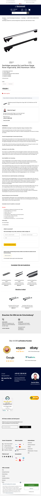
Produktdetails (5, 125)
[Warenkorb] (29, 10)
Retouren (3, 480)
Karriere (29, 446)
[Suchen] (28, 13)
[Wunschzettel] (26, 10)
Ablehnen (31, 488)
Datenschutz (30, 448)
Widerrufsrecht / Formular (32, 450)
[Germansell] (21, 6)
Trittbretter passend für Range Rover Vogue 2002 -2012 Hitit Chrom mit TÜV (22, 102)
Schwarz (4, 83)
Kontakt (3, 476)
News (3, 482)
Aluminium (10, 83)
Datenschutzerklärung (9, 492)
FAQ (3, 469)
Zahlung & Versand (31, 444)
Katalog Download (5, 472)
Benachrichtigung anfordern (10, 244)
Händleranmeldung (5, 478)
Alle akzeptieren (31, 485)
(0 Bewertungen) (5, 78)
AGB (28, 452)
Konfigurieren (31, 491)
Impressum (30, 442)
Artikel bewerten (8, 255)
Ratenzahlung (4, 474)
